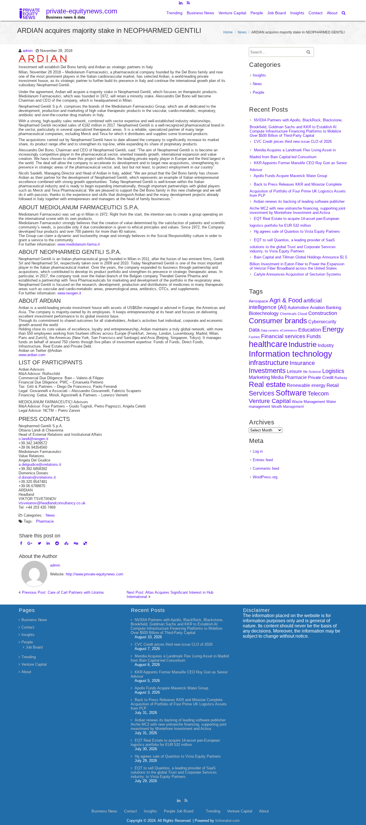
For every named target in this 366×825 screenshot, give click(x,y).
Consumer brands (278, 320)
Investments (267, 370)
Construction (322, 313)
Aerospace (258, 301)
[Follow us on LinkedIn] (180, 3)
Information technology (290, 353)
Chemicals (288, 314)
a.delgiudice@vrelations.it (40, 464)
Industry (326, 345)
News (242, 32)
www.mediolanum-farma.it (78, 244)
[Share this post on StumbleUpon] (66, 543)
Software (291, 393)
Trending (174, 13)
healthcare (268, 344)
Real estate (267, 384)
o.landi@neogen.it (33, 439)
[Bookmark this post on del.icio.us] (85, 543)
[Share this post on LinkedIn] (48, 543)
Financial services (283, 336)
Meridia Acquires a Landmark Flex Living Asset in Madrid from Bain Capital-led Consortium (180, 658)
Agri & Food (285, 300)
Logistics (333, 371)
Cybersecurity (322, 321)
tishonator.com (227, 820)
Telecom (318, 393)
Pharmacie (45, 521)
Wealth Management (287, 407)
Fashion (254, 337)
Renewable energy (306, 385)
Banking (333, 307)
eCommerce (288, 330)
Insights (297, 13)
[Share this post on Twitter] (39, 543)
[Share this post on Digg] (76, 543)
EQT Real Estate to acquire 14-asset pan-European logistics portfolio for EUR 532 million (175, 742)
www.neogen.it (69, 293)
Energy (333, 329)
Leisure (294, 371)
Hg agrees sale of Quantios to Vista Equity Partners (297, 231)
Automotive (298, 307)
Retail (333, 385)
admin (28, 51)
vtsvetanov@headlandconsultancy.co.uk (52, 503)
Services (261, 393)
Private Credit (320, 377)
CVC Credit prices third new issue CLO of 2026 (293, 141)
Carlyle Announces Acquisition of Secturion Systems (297, 274)
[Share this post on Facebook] (21, 543)
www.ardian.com (32, 355)
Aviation (317, 307)
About (332, 13)
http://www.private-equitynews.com (94, 574)
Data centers (270, 330)
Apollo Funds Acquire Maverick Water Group (290, 176)
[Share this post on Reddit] (57, 543)
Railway (341, 378)
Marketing (259, 377)
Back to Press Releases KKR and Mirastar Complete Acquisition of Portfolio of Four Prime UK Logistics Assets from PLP (298, 190)
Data (254, 330)
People (256, 13)
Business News (200, 13)
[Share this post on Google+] (29, 543)
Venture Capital (232, 13)
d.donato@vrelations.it (37, 477)
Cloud (302, 314)
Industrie (303, 344)
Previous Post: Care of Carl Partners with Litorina (63, 592)
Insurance (302, 363)
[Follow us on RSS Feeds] (188, 3)
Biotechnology (264, 313)
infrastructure (269, 362)
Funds (314, 336)
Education (309, 330)
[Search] (343, 13)
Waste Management (308, 402)
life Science (312, 372)
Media (277, 377)
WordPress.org (265, 477)
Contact (316, 13)
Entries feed (263, 460)
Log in (258, 451)
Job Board (276, 13)
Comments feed (266, 468)
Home (228, 32)
